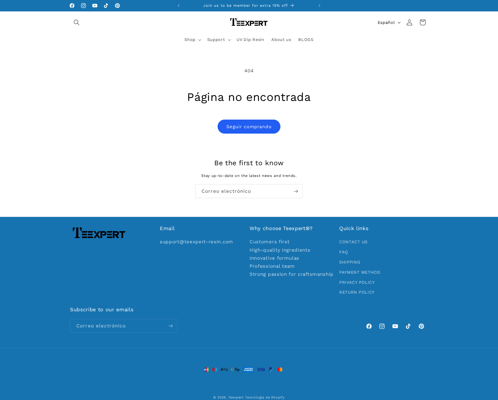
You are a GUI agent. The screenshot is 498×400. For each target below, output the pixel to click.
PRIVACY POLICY (357, 282)
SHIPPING (350, 262)
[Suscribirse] (295, 191)
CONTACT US (353, 241)
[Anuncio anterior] (178, 5)
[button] (76, 22)
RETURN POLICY (357, 292)
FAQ (343, 252)
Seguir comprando (248, 126)
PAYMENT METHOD (360, 272)
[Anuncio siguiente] (319, 5)
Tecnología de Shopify (265, 397)
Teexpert (236, 397)
